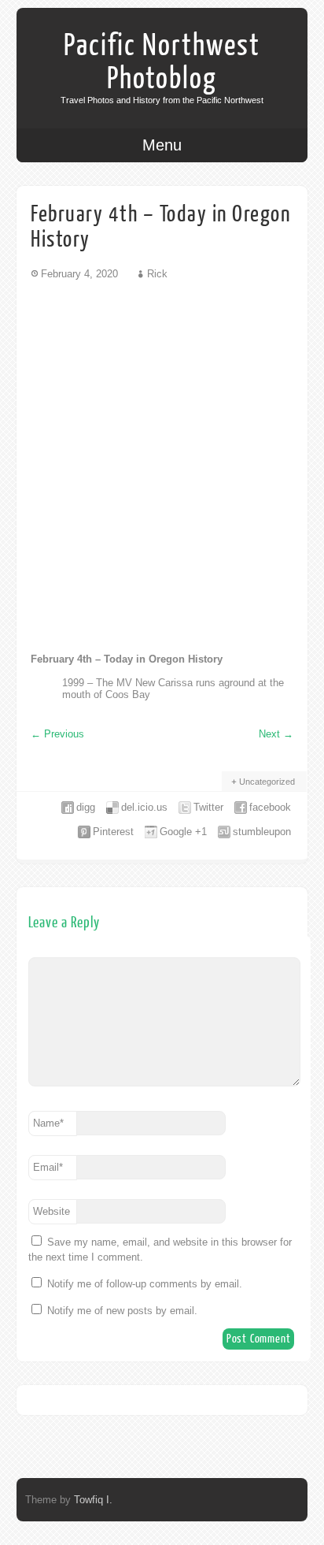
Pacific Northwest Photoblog (162, 62)
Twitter (208, 807)
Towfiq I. (93, 1500)
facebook (270, 807)
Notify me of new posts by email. (122, 1311)
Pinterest (113, 831)
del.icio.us (144, 807)
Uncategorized (267, 781)
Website (51, 1211)
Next (276, 734)
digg (85, 807)
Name (48, 1123)
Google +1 (183, 831)
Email (48, 1167)
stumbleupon (262, 831)
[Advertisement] (162, 465)
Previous (57, 734)
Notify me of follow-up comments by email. (144, 1284)
